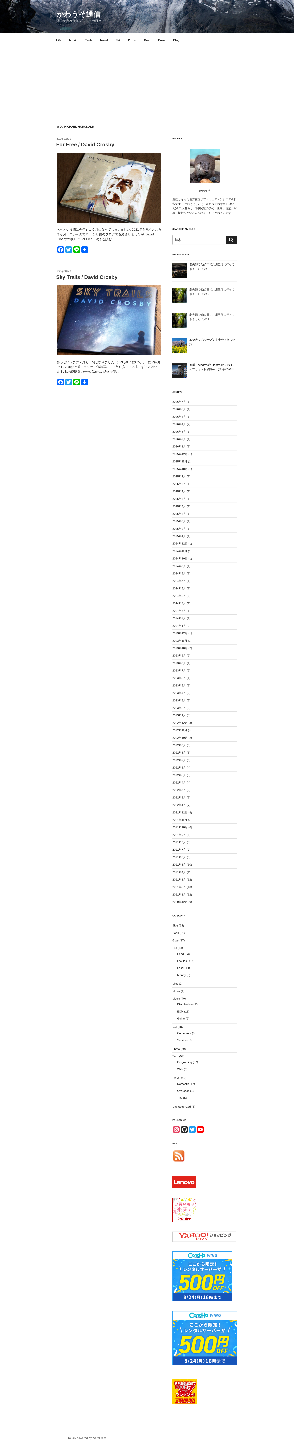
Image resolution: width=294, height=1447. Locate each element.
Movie (176, 991)
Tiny (179, 1097)
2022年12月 (180, 722)
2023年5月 (179, 685)
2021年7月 (179, 849)
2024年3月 (179, 610)
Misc (175, 983)
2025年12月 (180, 454)
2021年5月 (179, 864)
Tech (88, 40)
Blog (176, 40)
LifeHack (182, 960)
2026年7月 (179, 401)
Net (118, 40)
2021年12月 (180, 812)
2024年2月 (179, 618)
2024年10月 (180, 558)
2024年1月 (179, 625)
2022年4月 (179, 782)
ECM (180, 1011)
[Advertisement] (147, 77)
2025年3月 (179, 521)
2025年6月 (179, 498)
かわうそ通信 (79, 14)
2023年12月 (180, 633)
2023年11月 (179, 640)
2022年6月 (179, 767)
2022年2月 (179, 797)
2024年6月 (179, 588)
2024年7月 (179, 580)
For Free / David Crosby (85, 145)
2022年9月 (179, 745)
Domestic (183, 1083)
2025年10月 (180, 469)
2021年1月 (179, 894)
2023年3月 (179, 700)
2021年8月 (179, 842)
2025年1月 (179, 536)
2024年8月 (179, 573)
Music (73, 40)
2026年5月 (179, 416)
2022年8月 (179, 752)
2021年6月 (179, 857)
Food (180, 953)
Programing (184, 1062)
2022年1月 (179, 804)
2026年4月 (179, 424)
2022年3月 (179, 789)
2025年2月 (179, 528)
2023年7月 (179, 670)
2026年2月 (179, 439)
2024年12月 (180, 543)
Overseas (183, 1090)
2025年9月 (179, 476)
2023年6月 (179, 677)
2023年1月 (179, 715)
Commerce (184, 1033)
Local (180, 967)
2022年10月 (180, 737)
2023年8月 (179, 663)
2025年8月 (179, 483)
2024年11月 (179, 551)
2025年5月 (179, 506)
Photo (132, 40)
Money (181, 975)
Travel (104, 40)
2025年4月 (179, 513)
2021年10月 (180, 827)
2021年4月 (179, 872)
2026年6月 (179, 409)
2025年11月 (179, 461)
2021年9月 (179, 834)
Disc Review (185, 1004)
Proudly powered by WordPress (86, 1437)
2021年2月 (179, 887)
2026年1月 (179, 446)
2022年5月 (179, 775)
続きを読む (104, 239)
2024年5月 (179, 595)
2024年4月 (179, 603)
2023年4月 (179, 692)
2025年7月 (179, 491)
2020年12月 (180, 902)
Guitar (181, 1018)
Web (180, 1069)
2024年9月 (179, 566)
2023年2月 (179, 707)
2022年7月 (179, 760)
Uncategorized (181, 1106)
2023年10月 (180, 648)
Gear (147, 40)
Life (58, 40)
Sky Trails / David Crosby (86, 277)
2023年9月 (179, 655)
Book (161, 40)
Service (182, 1040)
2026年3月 (179, 431)
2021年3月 (179, 879)
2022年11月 (179, 730)
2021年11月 (179, 819)
